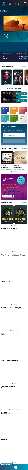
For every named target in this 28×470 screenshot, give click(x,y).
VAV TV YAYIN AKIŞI (7, 53)
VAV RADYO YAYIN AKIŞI (20, 53)
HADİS (22, 130)
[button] (11, 171)
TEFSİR (18, 130)
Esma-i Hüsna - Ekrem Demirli (19, 168)
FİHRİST (10, 130)
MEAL (14, 130)
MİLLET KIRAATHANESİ (19, 59)
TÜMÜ (5, 130)
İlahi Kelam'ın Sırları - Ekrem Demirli (5, 168)
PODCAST (3, 165)
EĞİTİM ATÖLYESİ (6, 58)
